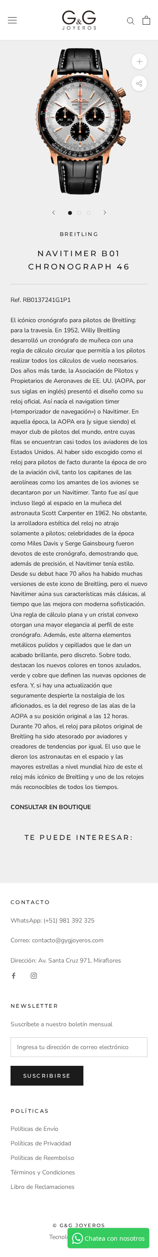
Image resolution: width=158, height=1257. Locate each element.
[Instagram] (34, 975)
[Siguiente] (105, 212)
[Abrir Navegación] (12, 20)
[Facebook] (14, 975)
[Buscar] (131, 20)
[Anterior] (53, 212)
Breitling (79, 234)
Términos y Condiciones (43, 1172)
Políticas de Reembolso (42, 1158)
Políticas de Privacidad (41, 1143)
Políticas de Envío (34, 1129)
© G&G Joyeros (79, 1225)
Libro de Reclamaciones (43, 1187)
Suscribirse (47, 1075)
